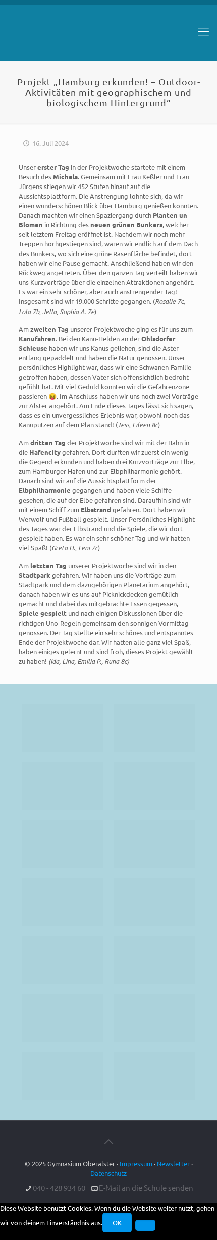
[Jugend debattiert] (154, 728)
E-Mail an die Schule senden (146, 1187)
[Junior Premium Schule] (154, 844)
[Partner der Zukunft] (154, 1076)
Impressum (136, 1163)
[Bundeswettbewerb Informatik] (62, 728)
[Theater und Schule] (154, 902)
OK (117, 1222)
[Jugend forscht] (62, 1076)
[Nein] (145, 1225)
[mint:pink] (62, 844)
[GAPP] (62, 960)
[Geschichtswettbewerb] (154, 1018)
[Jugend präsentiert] (62, 786)
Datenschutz (108, 1173)
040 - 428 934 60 (59, 1187)
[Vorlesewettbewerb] (154, 960)
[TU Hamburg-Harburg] (62, 902)
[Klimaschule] (154, 786)
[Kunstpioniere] (62, 1018)
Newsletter (173, 1163)
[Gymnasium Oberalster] (108, 36)
